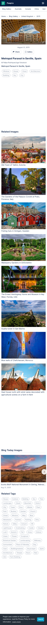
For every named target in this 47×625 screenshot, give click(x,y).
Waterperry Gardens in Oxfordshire (16, 262)
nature (5, 524)
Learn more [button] (16, 622)
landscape (7, 503)
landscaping (25, 540)
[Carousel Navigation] (23, 473)
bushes (13, 511)
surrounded (7, 544)
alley (24, 515)
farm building (15, 557)
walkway (37, 540)
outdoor (15, 499)
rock (28, 553)
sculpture (24, 536)
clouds (40, 528)
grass (30, 532)
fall (22, 532)
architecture (35, 71)
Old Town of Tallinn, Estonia (13, 165)
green (5, 536)
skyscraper (31, 549)
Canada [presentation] (28, 9)
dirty (37, 520)
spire (42, 549)
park (5, 511)
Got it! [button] (40, 619)
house (15, 71)
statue (38, 532)
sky (14, 75)
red (35, 553)
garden (23, 511)
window (6, 71)
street (5, 515)
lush (5, 532)
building (6, 75)
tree (41, 499)
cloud (24, 71)
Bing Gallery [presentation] (6, 9)
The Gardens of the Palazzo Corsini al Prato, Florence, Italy (20, 197)
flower (14, 536)
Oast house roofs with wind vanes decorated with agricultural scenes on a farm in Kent (22, 393)
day (34, 544)
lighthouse (7, 528)
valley (15, 524)
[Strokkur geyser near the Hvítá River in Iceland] (43, 31)
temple (19, 553)
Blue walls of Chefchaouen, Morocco (17, 360)
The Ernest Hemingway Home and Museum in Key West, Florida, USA (22, 295)
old (4, 557)
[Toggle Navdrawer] (43, 3)
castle (31, 528)
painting (28, 520)
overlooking (20, 528)
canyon (24, 524)
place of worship (22, 544)
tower (12, 507)
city (21, 75)
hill (32, 524)
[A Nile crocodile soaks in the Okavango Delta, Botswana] (3, 31)
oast (5, 549)
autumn (14, 532)
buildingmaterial (17, 549)
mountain (27, 503)
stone (37, 503)
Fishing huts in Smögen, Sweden (15, 231)
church (32, 511)
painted (18, 520)
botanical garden (9, 540)
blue (31, 515)
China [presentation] (37, 9)
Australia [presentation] (18, 9)
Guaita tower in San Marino (13, 329)
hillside (29, 507)
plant (38, 507)
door (21, 507)
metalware (7, 520)
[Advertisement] (23, 104)
